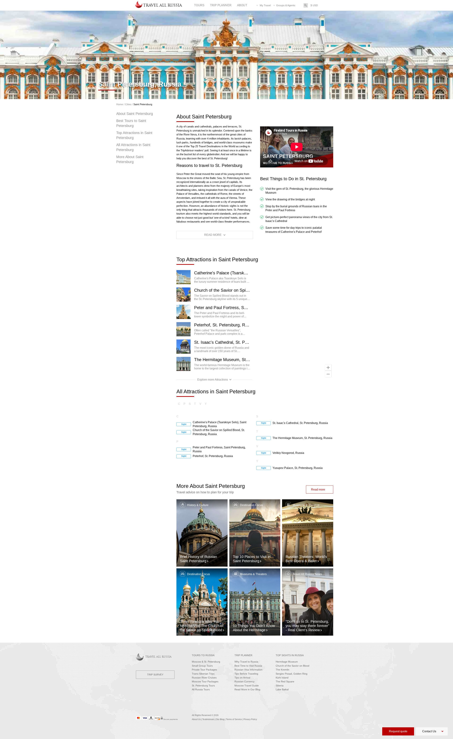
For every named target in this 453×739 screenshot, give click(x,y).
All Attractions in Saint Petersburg (133, 147)
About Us (196, 719)
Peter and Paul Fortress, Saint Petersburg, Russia (223, 307)
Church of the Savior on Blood (292, 665)
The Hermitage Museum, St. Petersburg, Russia (223, 359)
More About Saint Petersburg (130, 159)
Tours (199, 5)
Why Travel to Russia (246, 661)
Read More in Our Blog (247, 689)
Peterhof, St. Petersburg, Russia (223, 325)
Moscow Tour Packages (205, 681)
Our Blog (220, 719)
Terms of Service (234, 719)
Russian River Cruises (204, 677)
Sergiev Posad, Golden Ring (291, 673)
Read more (318, 489)
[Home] (138, 5)
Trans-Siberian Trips (203, 673)
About (242, 5)
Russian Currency (244, 681)
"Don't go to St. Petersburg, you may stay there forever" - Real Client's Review (307, 626)
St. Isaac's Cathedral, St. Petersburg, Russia (223, 342)
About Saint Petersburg (134, 114)
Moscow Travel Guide (246, 685)
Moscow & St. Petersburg (206, 661)
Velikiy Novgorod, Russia (288, 452)
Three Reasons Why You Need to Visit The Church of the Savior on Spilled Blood (201, 626)
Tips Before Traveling (246, 673)
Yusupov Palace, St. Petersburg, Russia (298, 467)
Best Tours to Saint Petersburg (131, 123)
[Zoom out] (328, 374)
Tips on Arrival (242, 677)
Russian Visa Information (248, 669)
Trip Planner (220, 5)
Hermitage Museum (287, 661)
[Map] (295, 325)
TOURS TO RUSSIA (203, 655)
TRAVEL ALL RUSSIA (158, 657)
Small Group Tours (202, 665)
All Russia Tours (201, 689)
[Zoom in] (328, 367)
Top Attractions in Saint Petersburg (134, 135)
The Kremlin (282, 669)
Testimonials (208, 719)
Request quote (398, 731)
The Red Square (285, 681)
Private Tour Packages (204, 669)
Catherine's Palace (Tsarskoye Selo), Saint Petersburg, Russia (223, 272)
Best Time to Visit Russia (248, 665)
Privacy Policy (250, 719)
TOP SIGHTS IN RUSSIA (290, 655)
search (305, 5)
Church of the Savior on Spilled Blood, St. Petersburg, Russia (223, 290)
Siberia (279, 685)
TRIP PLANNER (243, 655)
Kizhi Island (282, 677)
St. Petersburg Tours (203, 685)
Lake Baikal (282, 689)
